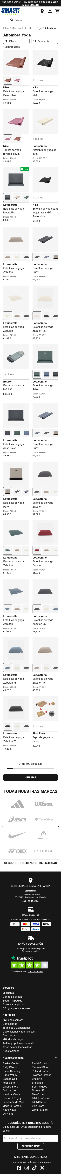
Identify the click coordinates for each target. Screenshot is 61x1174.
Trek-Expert (38, 1094)
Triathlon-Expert (41, 1098)
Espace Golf (10, 1079)
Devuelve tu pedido (30, 951)
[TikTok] (34, 1168)
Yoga (39, 28)
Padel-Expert (39, 1063)
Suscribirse (30, 1146)
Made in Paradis (12, 1106)
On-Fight (8, 1113)
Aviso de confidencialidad (17, 1047)
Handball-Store (11, 1094)
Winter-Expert (39, 1110)
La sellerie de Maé (13, 1102)
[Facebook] (18, 1168)
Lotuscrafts (40, 146)
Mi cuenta (8, 993)
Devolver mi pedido (14, 1004)
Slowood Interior (41, 1075)
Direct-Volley (10, 1075)
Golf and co (9, 1090)
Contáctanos (30, 890)
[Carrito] (57, 11)
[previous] (2, 827)
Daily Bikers (10, 1067)
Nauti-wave (9, 1110)
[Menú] (4, 20)
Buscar (18, 20)
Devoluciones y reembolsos (19, 1031)
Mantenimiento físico (22, 28)
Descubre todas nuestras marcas (30, 863)
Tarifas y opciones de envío (18, 1043)
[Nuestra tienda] (42, 11)
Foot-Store (9, 1082)
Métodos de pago (13, 1039)
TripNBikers (39, 1102)
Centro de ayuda (12, 996)
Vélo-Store (38, 1106)
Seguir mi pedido (12, 1000)
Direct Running (11, 1071)
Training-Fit (38, 1090)
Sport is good (39, 1086)
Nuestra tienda (11, 1051)
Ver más (31, 777)
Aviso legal (9, 1035)
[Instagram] (26, 1168)
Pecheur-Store (40, 1067)
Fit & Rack (39, 733)
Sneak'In (37, 1079)
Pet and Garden (41, 1071)
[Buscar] (12, 20)
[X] (42, 1168)
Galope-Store (10, 1086)
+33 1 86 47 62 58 (30, 901)
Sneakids (37, 1082)
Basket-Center (11, 1063)
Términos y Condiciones (17, 1027)
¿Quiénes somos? (13, 1020)
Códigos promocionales (16, 1008)
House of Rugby (12, 1098)
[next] (58, 827)
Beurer (7, 381)
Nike (6, 87)
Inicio (6, 28)
